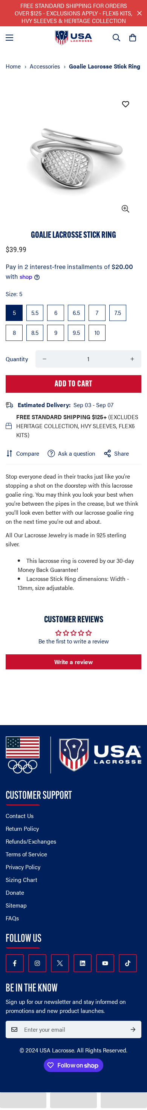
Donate (15, 892)
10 (97, 332)
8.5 (34, 332)
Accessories (45, 66)
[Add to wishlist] (125, 104)
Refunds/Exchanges (31, 841)
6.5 (76, 312)
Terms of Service (26, 854)
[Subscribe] (133, 1029)
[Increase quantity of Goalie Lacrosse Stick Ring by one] (132, 359)
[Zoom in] (125, 209)
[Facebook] (15, 963)
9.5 (76, 332)
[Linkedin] (83, 963)
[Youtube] (105, 963)
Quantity (17, 358)
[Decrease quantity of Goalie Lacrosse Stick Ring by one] (44, 359)
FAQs (12, 918)
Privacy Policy (23, 866)
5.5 (34, 312)
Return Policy (22, 828)
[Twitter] (60, 963)
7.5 (118, 312)
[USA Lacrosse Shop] (73, 37)
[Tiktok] (128, 963)
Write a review (73, 661)
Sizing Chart (21, 879)
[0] (132, 37)
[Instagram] (37, 963)
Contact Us (20, 815)
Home (13, 66)
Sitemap (16, 905)
